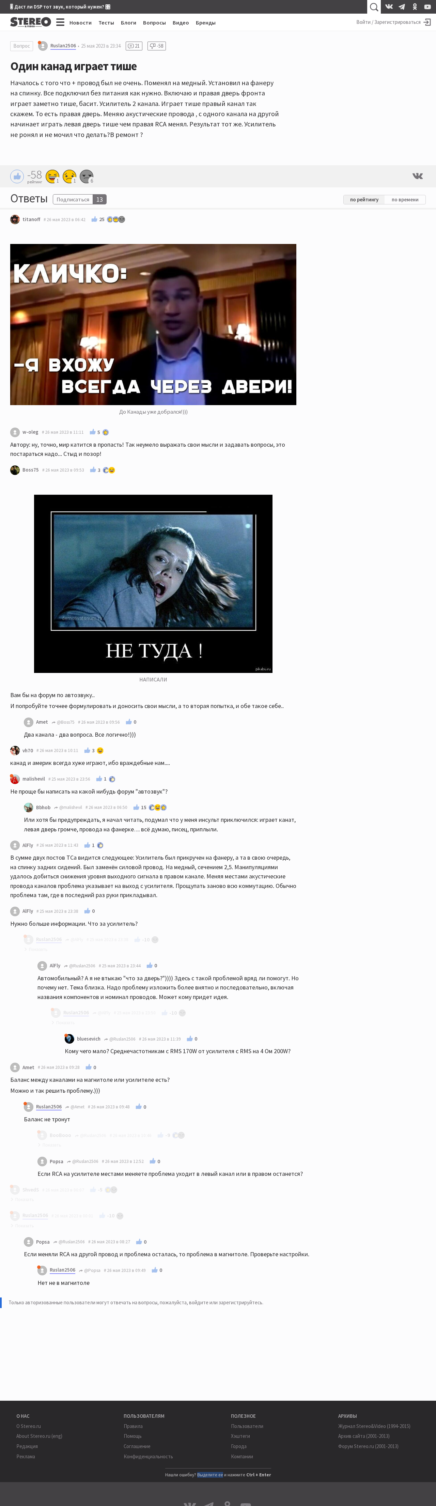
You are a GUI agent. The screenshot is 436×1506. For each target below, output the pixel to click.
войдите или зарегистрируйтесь (225, 1302)
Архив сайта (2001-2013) (364, 1436)
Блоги (128, 22)
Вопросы (154, 22)
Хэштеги (240, 1436)
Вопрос (21, 46)
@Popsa (91, 1270)
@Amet (76, 1107)
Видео (181, 22)
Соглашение (137, 1446)
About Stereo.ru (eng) (39, 1436)
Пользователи (247, 1426)
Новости (80, 22)
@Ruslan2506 (81, 966)
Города (239, 1446)
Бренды (206, 22)
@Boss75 (65, 722)
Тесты (106, 22)
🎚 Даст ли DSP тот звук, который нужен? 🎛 (60, 6)
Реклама (25, 1456)
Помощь (133, 1436)
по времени (405, 199)
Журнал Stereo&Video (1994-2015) (374, 1426)
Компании (242, 1456)
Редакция (27, 1446)
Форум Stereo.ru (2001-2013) (368, 1446)
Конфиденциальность (148, 1456)
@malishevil (70, 807)
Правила (133, 1426)
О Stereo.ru (28, 1426)
